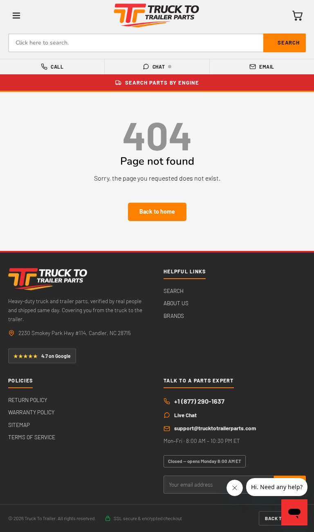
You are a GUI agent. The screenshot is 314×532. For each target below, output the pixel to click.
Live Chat (185, 414)
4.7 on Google (42, 356)
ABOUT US (176, 303)
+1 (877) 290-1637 (199, 401)
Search (289, 42)
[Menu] (16, 15)
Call (57, 66)
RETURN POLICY (27, 399)
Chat (159, 66)
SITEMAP (19, 424)
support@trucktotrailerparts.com (215, 428)
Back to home (157, 211)
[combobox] (157, 43)
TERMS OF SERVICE (31, 437)
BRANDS (174, 315)
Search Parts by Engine (162, 82)
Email (266, 66)
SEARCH (174, 290)
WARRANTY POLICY (31, 412)
